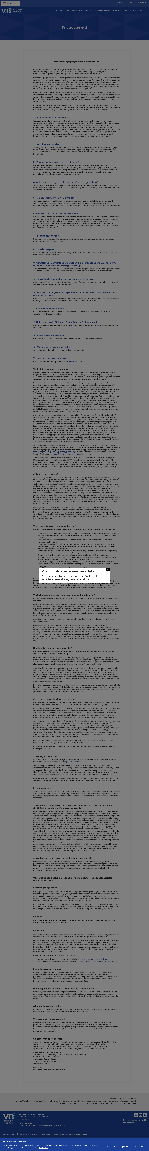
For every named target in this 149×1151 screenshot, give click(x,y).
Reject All (124, 1146)
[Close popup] (108, 569)
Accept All (139, 1146)
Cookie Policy (44, 1148)
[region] (74, 1144)
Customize (109, 1146)
